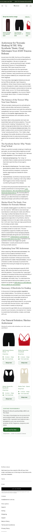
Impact (3, 518)
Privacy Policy (5, 528)
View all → (27, 16)
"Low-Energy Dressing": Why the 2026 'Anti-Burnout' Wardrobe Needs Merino (15, 191)
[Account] (27, 6)
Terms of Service (10, 492)
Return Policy (5, 521)
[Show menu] (2, 6)
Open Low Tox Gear (12, 429)
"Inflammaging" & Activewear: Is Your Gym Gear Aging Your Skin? (15, 238)
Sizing (3, 511)
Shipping (4, 514)
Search (3, 507)
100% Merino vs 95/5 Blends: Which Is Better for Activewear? (16, 283)
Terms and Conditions (8, 525)
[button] (6, 6)
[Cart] (30, 6)
